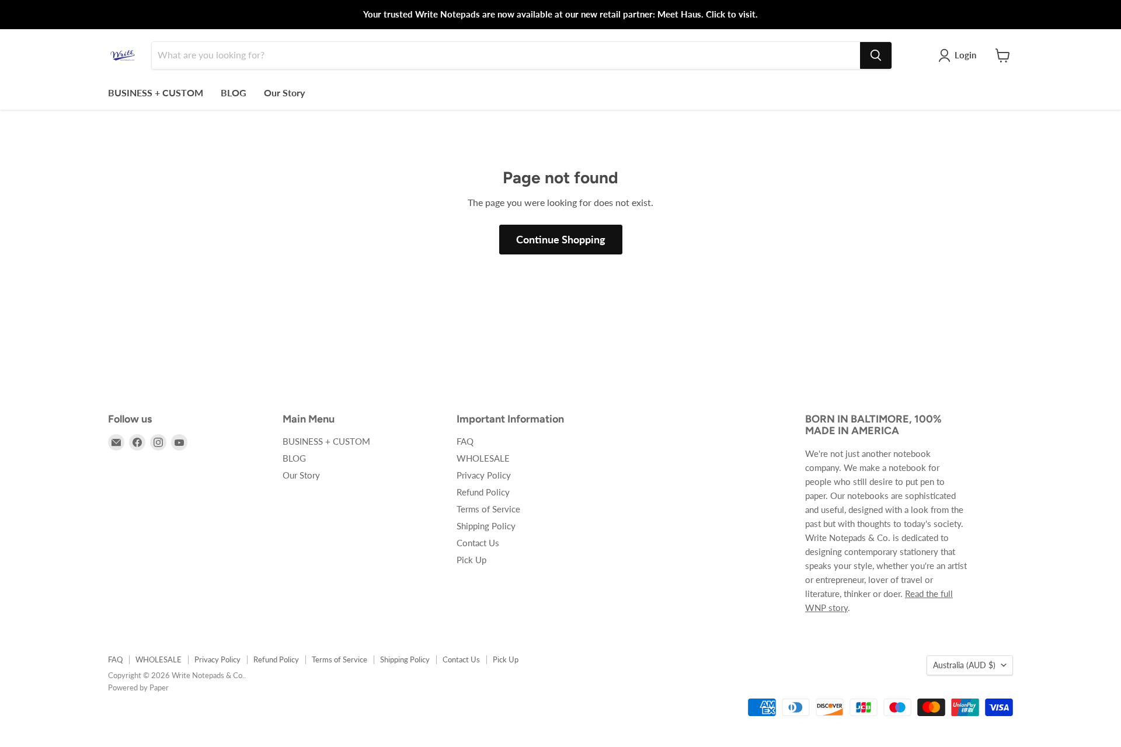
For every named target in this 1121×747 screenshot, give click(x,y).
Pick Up (471, 559)
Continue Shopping (560, 239)
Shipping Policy (486, 526)
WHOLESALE (483, 458)
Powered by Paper (138, 687)
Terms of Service (488, 509)
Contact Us (478, 542)
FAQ (465, 441)
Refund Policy (483, 492)
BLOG (233, 92)
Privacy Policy (484, 475)
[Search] (876, 55)
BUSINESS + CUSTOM (155, 92)
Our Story (284, 92)
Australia (964, 665)
